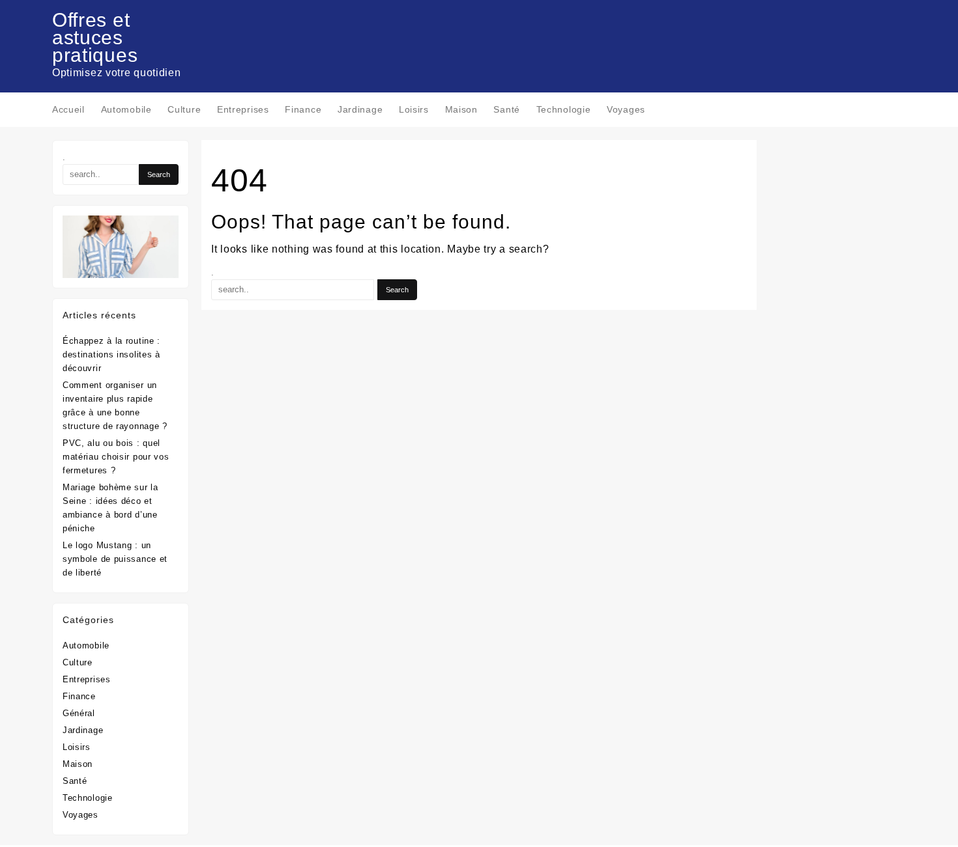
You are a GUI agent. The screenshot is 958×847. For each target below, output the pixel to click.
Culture (78, 662)
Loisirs (77, 747)
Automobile (86, 645)
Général (79, 713)
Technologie (88, 798)
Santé (75, 781)
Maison (78, 764)
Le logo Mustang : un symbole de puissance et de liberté (115, 558)
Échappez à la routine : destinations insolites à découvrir (111, 354)
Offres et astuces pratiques (95, 37)
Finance (79, 696)
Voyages (80, 815)
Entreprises (87, 679)
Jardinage (83, 730)
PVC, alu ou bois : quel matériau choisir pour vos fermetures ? (116, 456)
